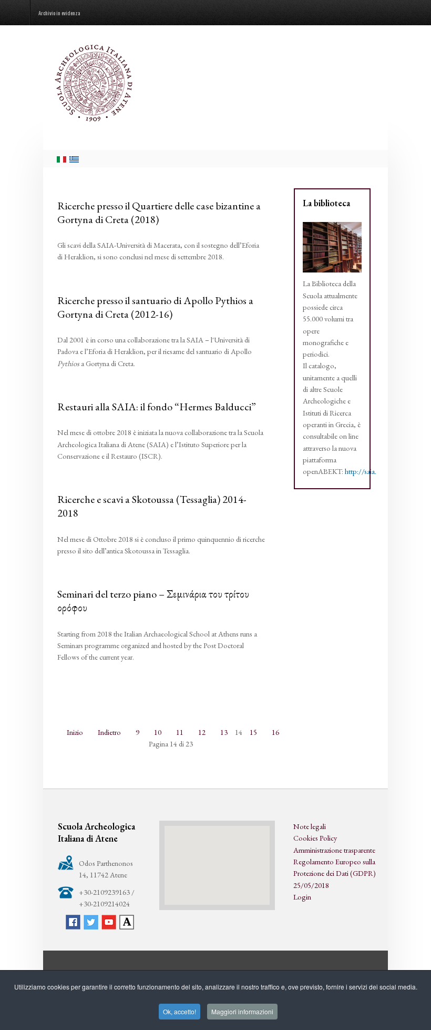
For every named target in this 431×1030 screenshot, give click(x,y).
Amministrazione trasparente (334, 850)
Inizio (75, 732)
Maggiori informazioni (242, 1011)
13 (224, 732)
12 (202, 732)
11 (179, 732)
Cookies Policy (315, 838)
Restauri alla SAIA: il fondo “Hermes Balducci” (156, 406)
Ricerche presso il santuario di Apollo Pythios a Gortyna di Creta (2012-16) (155, 307)
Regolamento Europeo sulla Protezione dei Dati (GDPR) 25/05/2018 (334, 873)
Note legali (309, 826)
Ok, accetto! (179, 1011)
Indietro (109, 732)
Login (302, 897)
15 (253, 732)
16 (275, 732)
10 (157, 732)
